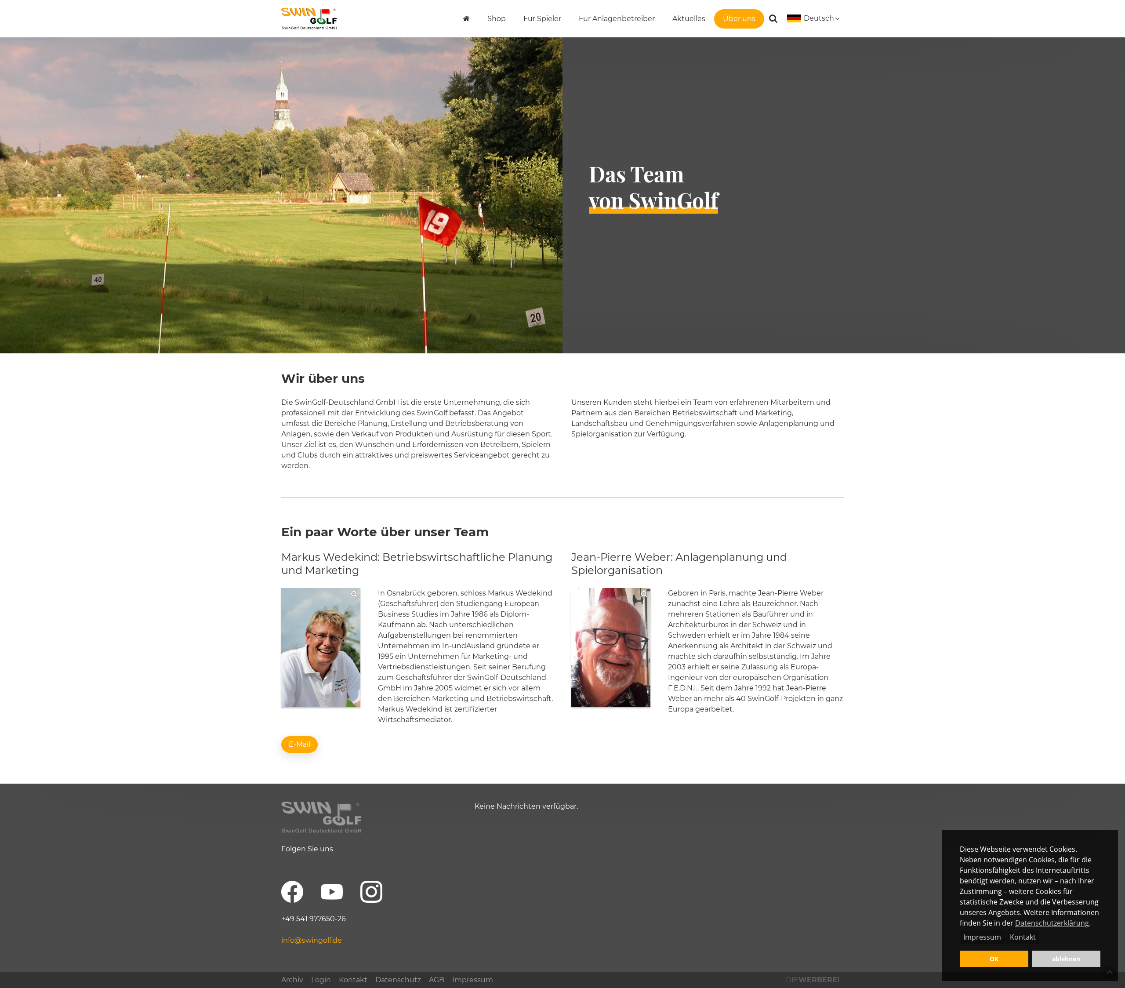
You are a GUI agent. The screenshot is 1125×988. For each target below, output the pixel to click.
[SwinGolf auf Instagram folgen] (371, 892)
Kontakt (1023, 937)
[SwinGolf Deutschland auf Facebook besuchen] (292, 892)
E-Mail (299, 744)
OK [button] (994, 959)
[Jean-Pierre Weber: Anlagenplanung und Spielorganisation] (610, 647)
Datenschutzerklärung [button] (1052, 923)
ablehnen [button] (1066, 959)
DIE (812, 980)
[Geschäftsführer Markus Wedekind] (320, 647)
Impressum (982, 937)
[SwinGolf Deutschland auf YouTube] (332, 892)
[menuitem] (466, 18)
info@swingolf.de (311, 940)
